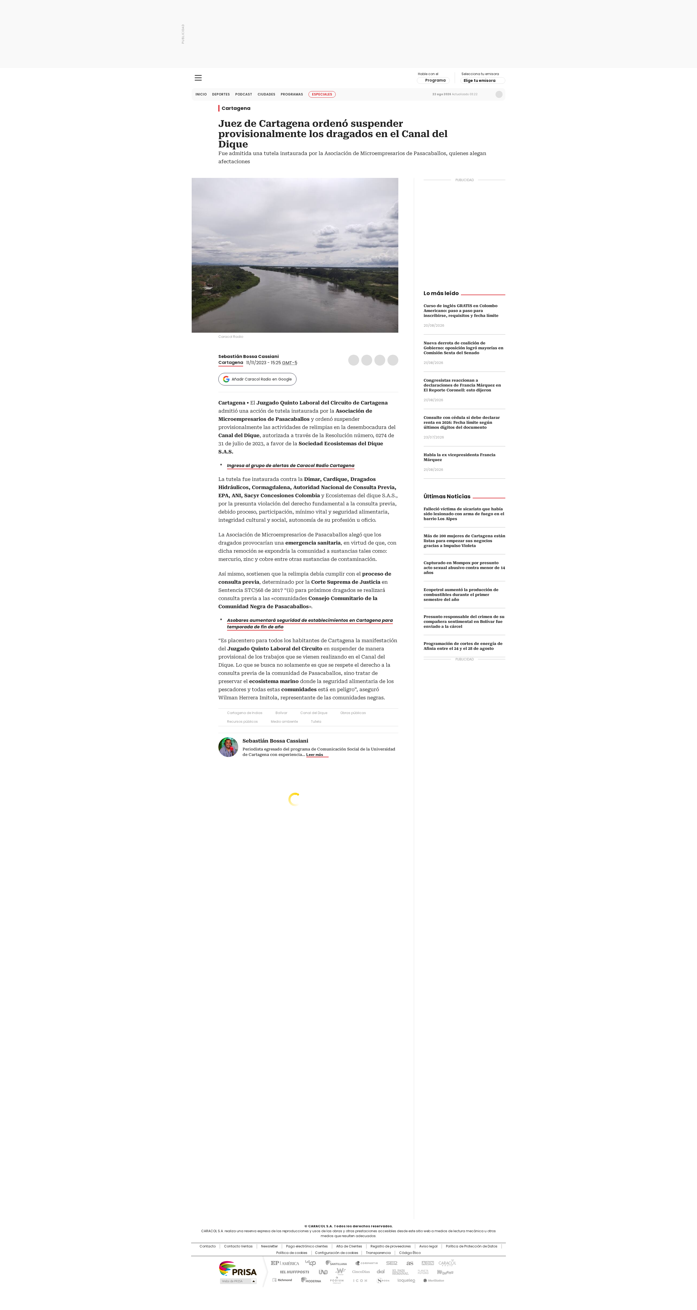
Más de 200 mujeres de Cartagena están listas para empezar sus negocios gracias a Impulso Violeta (464, 541)
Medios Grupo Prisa (237, 1281)
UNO (321, 1271)
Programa (435, 80)
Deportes (221, 94)
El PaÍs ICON (358, 1279)
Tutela (316, 721)
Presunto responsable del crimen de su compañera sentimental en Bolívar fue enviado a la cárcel (464, 621)
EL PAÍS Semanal (399, 1271)
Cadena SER (390, 1262)
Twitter (366, 360)
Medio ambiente (284, 721)
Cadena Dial (379, 1271)
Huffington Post (292, 1271)
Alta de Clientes (349, 1246)
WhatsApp (392, 360)
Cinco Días (359, 1271)
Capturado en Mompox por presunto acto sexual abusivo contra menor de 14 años (464, 568)
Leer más (314, 754)
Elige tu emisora (480, 80)
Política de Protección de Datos (471, 1246)
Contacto (208, 1246)
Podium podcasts (335, 1279)
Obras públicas (353, 712)
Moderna (310, 1279)
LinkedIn (379, 360)
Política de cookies (291, 1253)
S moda (382, 1279)
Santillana (333, 1262)
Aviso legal (428, 1246)
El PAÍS (284, 1262)
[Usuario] (499, 94)
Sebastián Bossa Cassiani (248, 356)
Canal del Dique (313, 712)
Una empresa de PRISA (238, 1268)
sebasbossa (289, 356)
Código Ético (410, 1253)
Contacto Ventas (238, 1246)
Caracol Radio (348, 78)
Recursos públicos (242, 721)
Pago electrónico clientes (307, 1246)
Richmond (282, 1279)
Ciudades (266, 94)
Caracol (446, 1262)
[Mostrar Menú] (198, 77)
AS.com (408, 1262)
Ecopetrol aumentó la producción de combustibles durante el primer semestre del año (461, 595)
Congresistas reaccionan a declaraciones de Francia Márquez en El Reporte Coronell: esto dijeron (462, 385)
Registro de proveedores (391, 1246)
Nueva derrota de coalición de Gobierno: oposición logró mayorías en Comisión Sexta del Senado (463, 348)
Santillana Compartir (364, 1262)
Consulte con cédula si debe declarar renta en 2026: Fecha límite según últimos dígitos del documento (462, 422)
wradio (338, 1271)
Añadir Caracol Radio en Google (262, 379)
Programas (292, 94)
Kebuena (445, 1271)
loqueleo (406, 1279)
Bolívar (281, 712)
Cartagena (236, 108)
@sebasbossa (282, 356)
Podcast (243, 94)
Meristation (433, 1279)
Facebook (353, 360)
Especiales (322, 94)
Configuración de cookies (336, 1253)
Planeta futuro (422, 1271)
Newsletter (487, 94)
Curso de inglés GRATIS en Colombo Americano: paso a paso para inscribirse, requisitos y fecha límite (461, 311)
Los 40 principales (308, 1262)
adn (427, 1262)
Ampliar (387, 188)
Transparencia (378, 1253)
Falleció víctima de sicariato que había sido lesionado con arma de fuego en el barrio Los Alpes (464, 514)
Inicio (201, 94)
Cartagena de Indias (244, 712)
